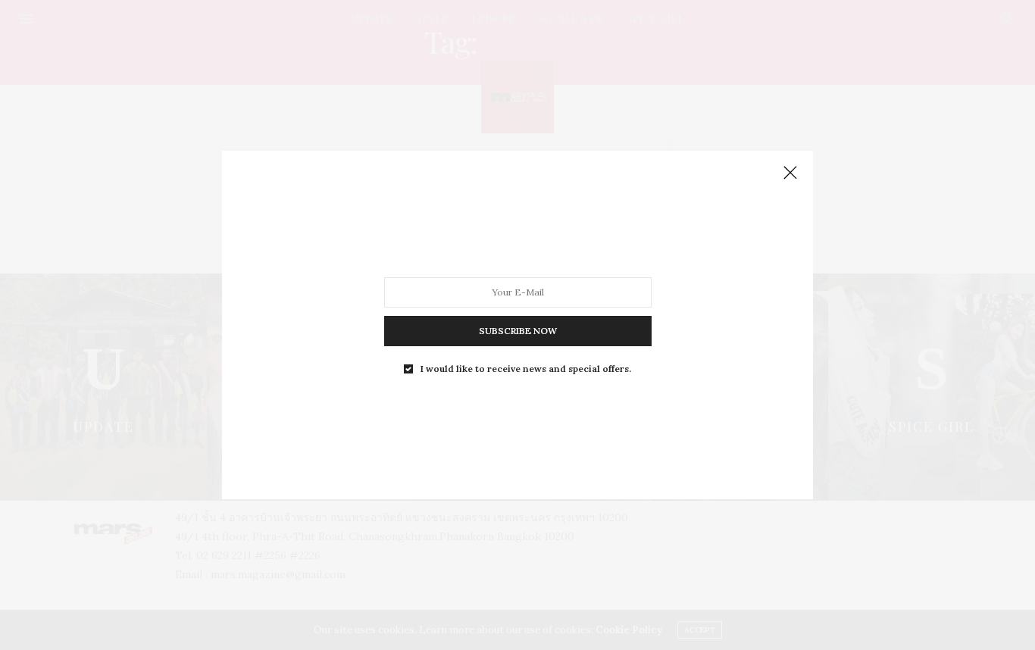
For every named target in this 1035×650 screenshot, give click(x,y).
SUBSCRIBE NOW (518, 330)
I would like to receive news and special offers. (526, 368)
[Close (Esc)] (790, 173)
